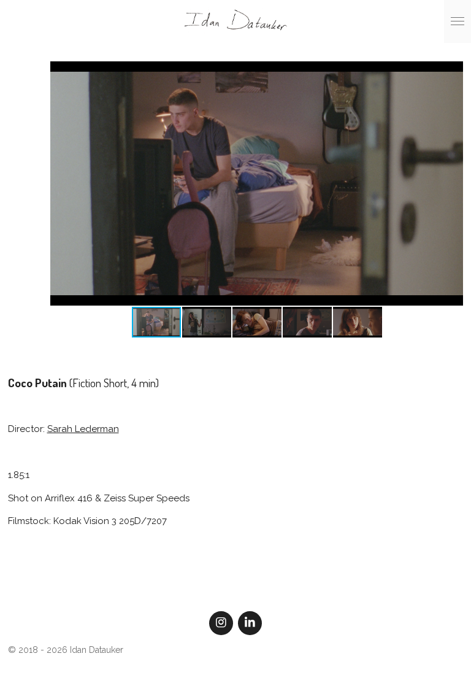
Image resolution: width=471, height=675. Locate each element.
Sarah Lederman (83, 428)
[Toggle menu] (457, 21)
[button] (452, 72)
